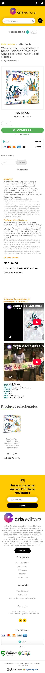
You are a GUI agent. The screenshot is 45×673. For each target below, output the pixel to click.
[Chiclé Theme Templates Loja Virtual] (14, 669)
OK (21, 162)
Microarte (22, 570)
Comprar (24, 130)
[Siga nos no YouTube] (24, 620)
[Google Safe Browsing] (24, 653)
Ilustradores (22, 577)
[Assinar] (22, 505)
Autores (11, 44)
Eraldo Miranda (24, 44)
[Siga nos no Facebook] (20, 620)
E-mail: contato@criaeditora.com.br (23, 614)
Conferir (22, 551)
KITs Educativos (22, 563)
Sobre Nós (22, 595)
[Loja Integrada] (30, 669)
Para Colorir (23, 566)
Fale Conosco (22, 591)
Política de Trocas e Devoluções (22, 598)
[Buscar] (32, 21)
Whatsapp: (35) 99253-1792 (23, 611)
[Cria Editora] (22, 11)
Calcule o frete (7, 156)
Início (3, 44)
